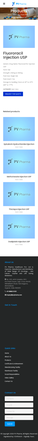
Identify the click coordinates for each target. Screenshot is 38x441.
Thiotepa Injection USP (19, 209)
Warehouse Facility (11, 371)
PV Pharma (18, 434)
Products (16, 15)
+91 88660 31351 (11, 291)
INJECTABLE (24, 15)
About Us (8, 357)
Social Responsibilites (12, 374)
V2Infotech (18, 436)
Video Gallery (9, 378)
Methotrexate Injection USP (19, 176)
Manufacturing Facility (12, 367)
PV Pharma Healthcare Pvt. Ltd (18, 267)
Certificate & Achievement (14, 364)
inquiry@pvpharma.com (14, 295)
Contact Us (9, 381)
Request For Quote (13, 94)
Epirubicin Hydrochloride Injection (19, 144)
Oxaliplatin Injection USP (19, 241)
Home (10, 15)
